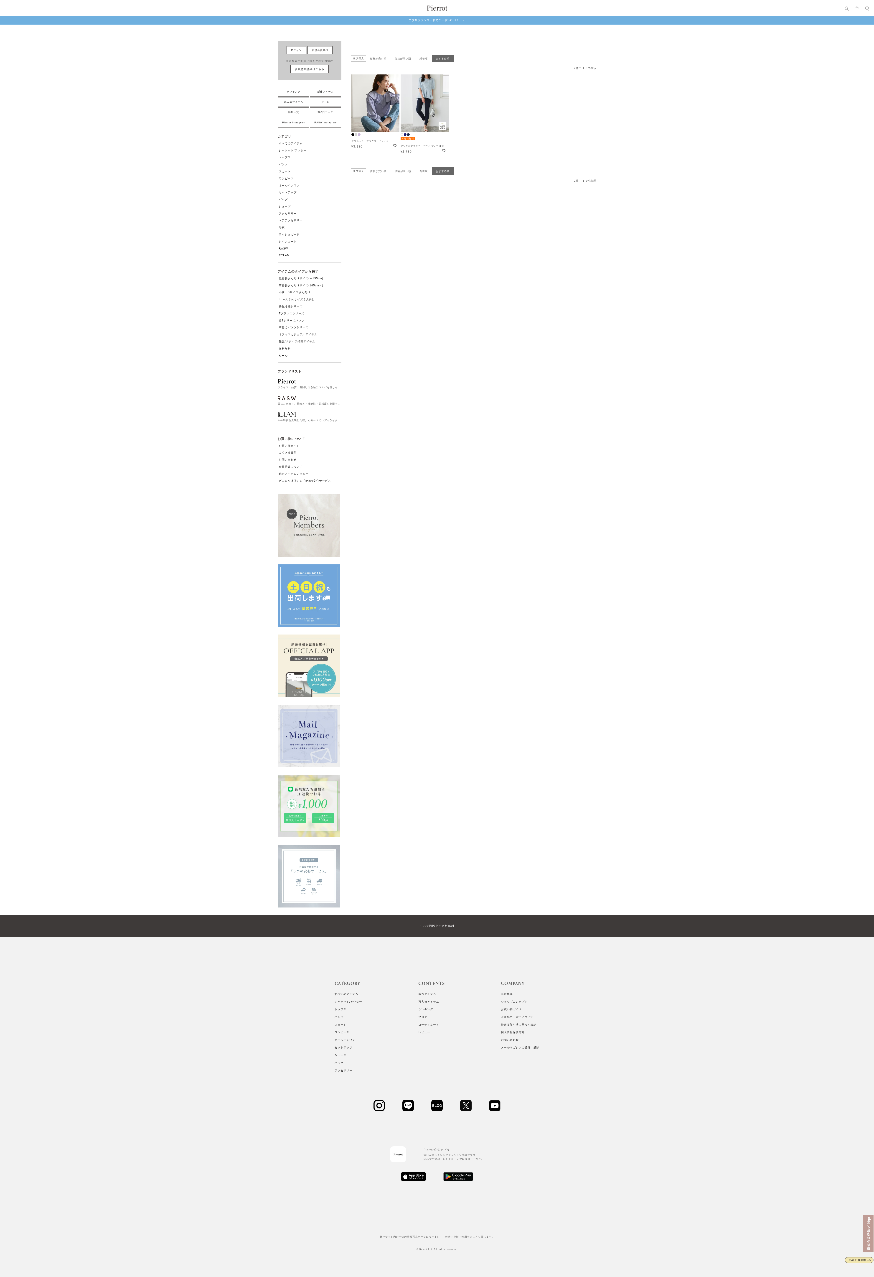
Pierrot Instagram (293, 122)
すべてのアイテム (290, 143)
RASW (283, 248)
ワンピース (286, 178)
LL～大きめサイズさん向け (297, 299)
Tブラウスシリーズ (291, 313)
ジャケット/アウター (292, 150)
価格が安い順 (378, 58)
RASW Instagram (325, 122)
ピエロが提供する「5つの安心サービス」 (306, 480)
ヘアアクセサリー (290, 220)
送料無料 (285, 348)
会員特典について (290, 466)
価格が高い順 (403, 58)
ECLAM (284, 255)
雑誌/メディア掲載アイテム (297, 341)
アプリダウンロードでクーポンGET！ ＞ (437, 20)
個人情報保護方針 (513, 1032)
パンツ (283, 164)
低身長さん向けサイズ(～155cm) (301, 278)
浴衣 (282, 227)
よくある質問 (288, 452)
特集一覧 (293, 112)
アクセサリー (288, 213)
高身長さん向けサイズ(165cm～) (301, 285)
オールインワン (289, 185)
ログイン (296, 50)
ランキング (293, 91)
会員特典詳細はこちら (309, 69)
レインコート (288, 241)
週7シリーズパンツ (291, 320)
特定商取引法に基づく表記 (518, 1024)
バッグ (283, 199)
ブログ (422, 1017)
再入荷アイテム (293, 102)
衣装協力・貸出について (517, 1017)
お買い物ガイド (289, 445)
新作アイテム (325, 91)
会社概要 (507, 994)
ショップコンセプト (514, 1001)
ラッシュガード (289, 234)
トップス (285, 157)
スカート (285, 171)
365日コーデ (325, 112)
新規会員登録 (320, 50)
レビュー (424, 1032)
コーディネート (428, 1024)
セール (325, 102)
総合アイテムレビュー (293, 473)
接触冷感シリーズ (290, 306)
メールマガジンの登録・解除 (520, 1047)
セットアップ (288, 192)
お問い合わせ (288, 459)
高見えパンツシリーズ (293, 327)
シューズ (285, 206)
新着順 (423, 58)
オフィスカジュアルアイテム (298, 334)
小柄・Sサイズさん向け (294, 292)
